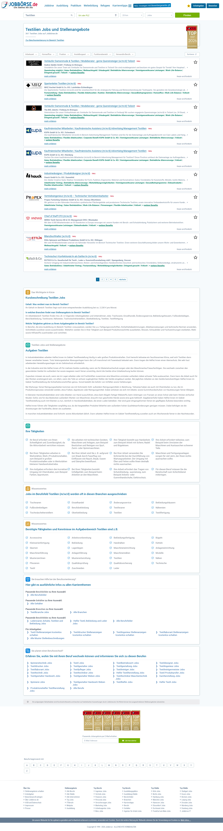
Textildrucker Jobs (39, 666)
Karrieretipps (129, 802)
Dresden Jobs (187, 802)
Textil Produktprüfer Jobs (171, 673)
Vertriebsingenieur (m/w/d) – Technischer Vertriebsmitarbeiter (76, 196)
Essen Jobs (186, 794)
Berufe (126, 805)
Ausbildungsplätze (131, 791)
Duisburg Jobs (187, 808)
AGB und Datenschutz (33, 802)
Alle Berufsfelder (124, 621)
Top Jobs (70, 800)
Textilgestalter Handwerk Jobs (45, 676)
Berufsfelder (128, 797)
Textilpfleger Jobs (82, 669)
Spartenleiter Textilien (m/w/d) (60, 83)
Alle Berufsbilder (38, 595)
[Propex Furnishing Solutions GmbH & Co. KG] (34, 198)
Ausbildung (62, 5)
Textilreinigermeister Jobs (172, 669)
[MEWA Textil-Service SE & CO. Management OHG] (34, 218)
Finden (187, 15)
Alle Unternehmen (73, 797)
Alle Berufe (78, 688)
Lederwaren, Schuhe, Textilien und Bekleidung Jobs (46, 622)
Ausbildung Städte (130, 794)
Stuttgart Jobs (187, 791)
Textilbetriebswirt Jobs (127, 663)
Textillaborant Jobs (39, 669)
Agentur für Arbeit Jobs (133, 811)
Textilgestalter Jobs (83, 666)
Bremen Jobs (187, 797)
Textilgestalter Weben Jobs (86, 676)
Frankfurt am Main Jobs (162, 811)
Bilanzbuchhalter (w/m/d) (57, 236)
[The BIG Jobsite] (34, 108)
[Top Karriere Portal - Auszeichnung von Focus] (111, 720)
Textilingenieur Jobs (169, 666)
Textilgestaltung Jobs (126, 666)
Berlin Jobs (157, 794)
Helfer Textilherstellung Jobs (130, 673)
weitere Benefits (77, 73)
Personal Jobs (100, 800)
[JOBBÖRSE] (19, 5)
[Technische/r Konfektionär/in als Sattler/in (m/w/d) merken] (195, 258)
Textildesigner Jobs (168, 663)
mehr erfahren (50, 76)
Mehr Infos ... (186, 820)
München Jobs (158, 800)
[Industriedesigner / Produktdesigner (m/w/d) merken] (195, 175)
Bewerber (213, 5)
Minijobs (70, 805)
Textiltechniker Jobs (83, 673)
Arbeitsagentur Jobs (103, 808)
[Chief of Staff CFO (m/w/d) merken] (195, 217)
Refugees (105, 5)
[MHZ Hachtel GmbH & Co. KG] (34, 85)
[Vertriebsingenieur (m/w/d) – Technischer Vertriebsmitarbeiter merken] (195, 197)
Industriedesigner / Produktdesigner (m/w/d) (67, 173)
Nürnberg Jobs (187, 805)
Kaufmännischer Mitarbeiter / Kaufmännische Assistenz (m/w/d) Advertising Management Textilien (95, 128)
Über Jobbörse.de (32, 800)
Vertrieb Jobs (100, 794)
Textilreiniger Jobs (125, 669)
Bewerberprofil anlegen (33, 797)
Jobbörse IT (186, 811)
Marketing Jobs (101, 805)
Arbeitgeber (198, 5)
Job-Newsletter (130, 740)
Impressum (29, 805)
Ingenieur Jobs (100, 791)
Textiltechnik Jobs (39, 673)
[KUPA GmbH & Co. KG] (34, 130)
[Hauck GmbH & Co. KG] (34, 175)
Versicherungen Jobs (103, 802)
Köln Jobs (156, 791)
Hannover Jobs (158, 802)
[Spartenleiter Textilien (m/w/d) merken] (195, 85)
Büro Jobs (99, 811)
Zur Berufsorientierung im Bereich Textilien (45, 40)
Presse (27, 808)
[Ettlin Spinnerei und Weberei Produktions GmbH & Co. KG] (34, 238)
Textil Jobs (78, 663)
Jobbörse (49, 5)
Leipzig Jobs (186, 800)
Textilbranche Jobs (39, 612)
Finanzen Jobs (100, 797)
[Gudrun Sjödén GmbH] (34, 63)
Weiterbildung (91, 5)
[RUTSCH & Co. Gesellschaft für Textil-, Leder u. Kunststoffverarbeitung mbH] (34, 258)
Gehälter (127, 808)
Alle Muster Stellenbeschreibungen (47, 638)
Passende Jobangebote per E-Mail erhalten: (99, 736)
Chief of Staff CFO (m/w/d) (58, 216)
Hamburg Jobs (158, 797)
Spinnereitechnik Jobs (41, 663)
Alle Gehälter (36, 603)
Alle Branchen (80, 612)
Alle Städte (71, 794)
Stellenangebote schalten (34, 791)
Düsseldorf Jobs (159, 805)
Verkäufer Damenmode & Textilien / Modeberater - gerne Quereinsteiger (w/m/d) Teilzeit (89, 61)
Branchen (127, 800)
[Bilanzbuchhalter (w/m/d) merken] (195, 237)
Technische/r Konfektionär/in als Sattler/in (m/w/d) (70, 256)
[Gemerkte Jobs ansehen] (188, 6)
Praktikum (76, 5)
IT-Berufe (70, 802)
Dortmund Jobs (158, 808)
